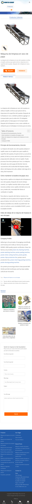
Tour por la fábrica (19, 439)
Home (3, 6)
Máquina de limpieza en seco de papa (12, 277)
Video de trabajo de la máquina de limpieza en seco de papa (15, 138)
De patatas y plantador (5, 474)
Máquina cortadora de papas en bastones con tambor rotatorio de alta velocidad (24, 307)
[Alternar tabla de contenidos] (28, 131)
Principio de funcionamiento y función (11, 133)
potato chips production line (9, 257)
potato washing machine (8, 252)
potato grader (23, 255)
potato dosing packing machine (10, 262)
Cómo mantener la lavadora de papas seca (12, 135)
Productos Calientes (16, 17)
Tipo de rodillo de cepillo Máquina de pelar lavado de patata (17, 281)
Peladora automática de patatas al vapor (24, 324)
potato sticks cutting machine (9, 255)
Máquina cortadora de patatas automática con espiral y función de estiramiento (22, 448)
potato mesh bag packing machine (20, 260)
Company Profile (5, 141)
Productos (10, 6)
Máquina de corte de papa (6, 447)
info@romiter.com (22, 486)
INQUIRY (10, 71)
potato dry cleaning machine (20, 250)
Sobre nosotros (20, 6)
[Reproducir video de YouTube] (16, 227)
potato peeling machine (23, 252)
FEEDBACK (22, 71)
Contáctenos (4, 10)
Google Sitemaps (14, 495)
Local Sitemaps (22, 495)
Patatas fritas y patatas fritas (7, 452)
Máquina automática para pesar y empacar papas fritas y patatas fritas (9, 310)
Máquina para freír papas (6, 449)
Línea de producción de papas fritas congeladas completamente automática (9, 337)
